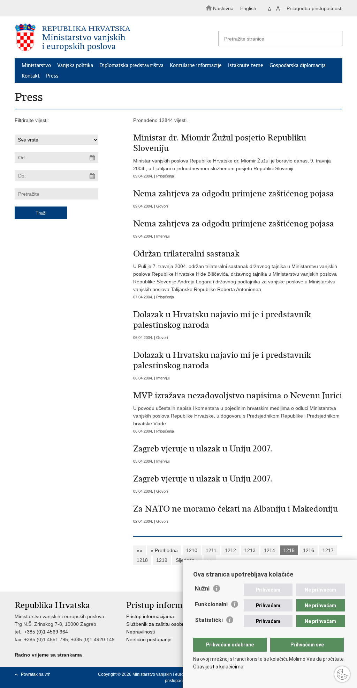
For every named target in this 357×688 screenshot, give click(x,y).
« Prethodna (164, 550)
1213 (250, 550)
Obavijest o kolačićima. (218, 666)
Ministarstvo (36, 65)
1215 (289, 550)
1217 (328, 550)
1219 (161, 560)
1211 (211, 550)
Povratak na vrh (36, 674)
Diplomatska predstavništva (131, 65)
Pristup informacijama (150, 616)
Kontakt (31, 76)
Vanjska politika (75, 65)
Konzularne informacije (196, 65)
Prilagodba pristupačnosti (314, 8)
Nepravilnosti (140, 632)
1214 (269, 550)
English (248, 8)
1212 (230, 550)
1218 (142, 560)
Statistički (209, 620)
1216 (308, 550)
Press (52, 76)
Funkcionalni (211, 604)
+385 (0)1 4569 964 (46, 632)
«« (139, 550)
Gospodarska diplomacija (297, 65)
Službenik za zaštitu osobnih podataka (168, 624)
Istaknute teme (245, 65)
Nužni (202, 588)
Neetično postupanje (149, 639)
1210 (191, 550)
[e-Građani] (44, 8)
